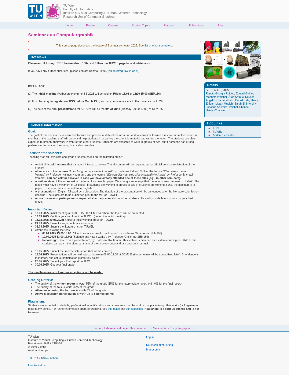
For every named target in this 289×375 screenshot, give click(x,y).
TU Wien (69, 5)
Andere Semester (223, 135)
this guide (114, 308)
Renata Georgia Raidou (220, 93)
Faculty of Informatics (78, 9)
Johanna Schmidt (216, 107)
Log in (150, 337)
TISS (216, 128)
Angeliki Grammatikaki (220, 100)
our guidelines (134, 308)
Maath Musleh (224, 103)
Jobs (220, 25)
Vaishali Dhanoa (239, 107)
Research (169, 25)
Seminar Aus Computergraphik (171, 328)
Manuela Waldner (216, 96)
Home (69, 25)
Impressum (153, 349)
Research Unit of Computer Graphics (89, 16)
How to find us (37, 365)
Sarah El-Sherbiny (245, 103)
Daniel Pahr (242, 100)
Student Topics (141, 25)
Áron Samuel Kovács (241, 96)
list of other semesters (158, 45)
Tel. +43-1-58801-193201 (43, 357)
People (90, 25)
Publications (196, 25)
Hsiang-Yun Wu (215, 110)
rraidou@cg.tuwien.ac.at (123, 70)
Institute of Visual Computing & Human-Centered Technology (105, 13)
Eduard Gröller (244, 93)
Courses (113, 25)
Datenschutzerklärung (159, 344)
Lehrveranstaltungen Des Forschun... (127, 328)
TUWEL (217, 131)
